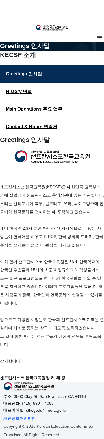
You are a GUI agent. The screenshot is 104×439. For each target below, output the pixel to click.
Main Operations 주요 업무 (34, 109)
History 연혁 (19, 91)
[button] (99, 37)
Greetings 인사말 (24, 73)
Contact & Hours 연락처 (31, 126)
